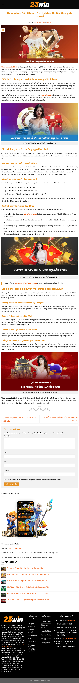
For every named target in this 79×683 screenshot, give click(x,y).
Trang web (7, 470)
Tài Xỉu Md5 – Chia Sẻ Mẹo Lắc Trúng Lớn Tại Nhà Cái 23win (28, 600)
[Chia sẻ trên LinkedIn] (48, 409)
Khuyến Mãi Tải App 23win (26, 283)
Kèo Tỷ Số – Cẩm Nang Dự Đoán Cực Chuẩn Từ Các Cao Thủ (28, 587)
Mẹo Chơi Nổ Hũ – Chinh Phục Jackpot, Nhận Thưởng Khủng (28, 574)
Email (6, 461)
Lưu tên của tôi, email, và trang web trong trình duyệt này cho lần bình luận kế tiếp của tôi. (34, 480)
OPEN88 (4, 665)
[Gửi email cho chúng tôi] (29, 645)
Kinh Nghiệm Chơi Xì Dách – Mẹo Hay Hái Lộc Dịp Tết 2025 (27, 593)
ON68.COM (21, 651)
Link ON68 (16, 653)
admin (49, 22)
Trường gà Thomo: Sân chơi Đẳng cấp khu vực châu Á (25, 568)
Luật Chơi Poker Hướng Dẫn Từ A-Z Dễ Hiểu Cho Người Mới (27, 581)
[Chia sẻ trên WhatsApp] (30, 409)
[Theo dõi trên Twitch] (33, 649)
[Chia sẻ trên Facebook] (34, 409)
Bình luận (7, 436)
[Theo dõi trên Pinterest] (33, 645)
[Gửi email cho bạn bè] (41, 409)
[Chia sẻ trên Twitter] (37, 409)
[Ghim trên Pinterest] (44, 409)
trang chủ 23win (46, 95)
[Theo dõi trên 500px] (29, 649)
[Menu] (2, 4)
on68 (3, 649)
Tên (5, 452)
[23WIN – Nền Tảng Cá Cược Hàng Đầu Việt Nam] (39, 4)
